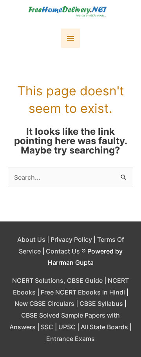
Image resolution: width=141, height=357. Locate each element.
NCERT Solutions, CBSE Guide (57, 280)
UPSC (67, 327)
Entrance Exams (70, 339)
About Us (31, 239)
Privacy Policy (71, 239)
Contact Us (63, 251)
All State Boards (104, 327)
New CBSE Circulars (44, 303)
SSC (47, 327)
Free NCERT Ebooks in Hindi (83, 292)
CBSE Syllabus (101, 303)
